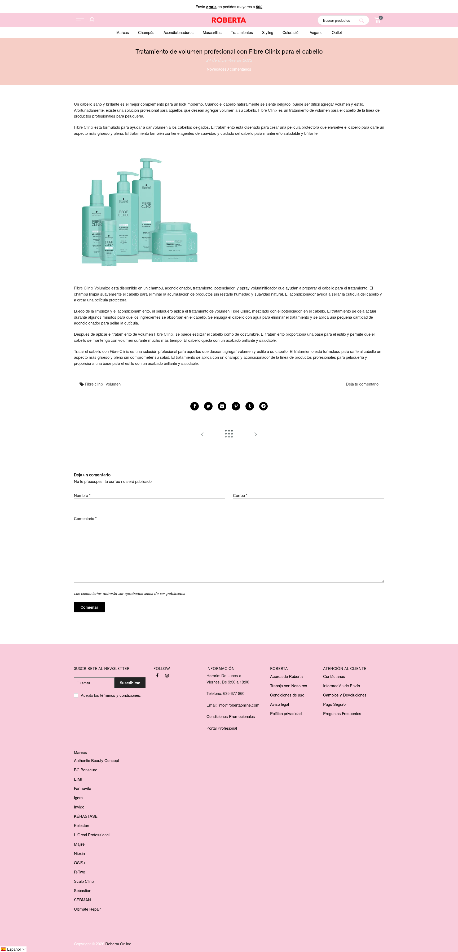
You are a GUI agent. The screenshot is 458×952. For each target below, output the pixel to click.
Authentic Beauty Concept (96, 760)
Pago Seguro (334, 704)
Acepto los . (111, 695)
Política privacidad (286, 713)
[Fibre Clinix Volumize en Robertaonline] (137, 204)
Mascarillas (212, 32)
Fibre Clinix (83, 127)
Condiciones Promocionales (230, 716)
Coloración (292, 32)
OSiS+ (80, 862)
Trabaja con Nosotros (288, 685)
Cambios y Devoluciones (345, 695)
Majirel (79, 844)
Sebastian (82, 890)
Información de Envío (341, 685)
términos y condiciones (120, 695)
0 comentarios (239, 69)
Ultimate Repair (87, 909)
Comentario (85, 518)
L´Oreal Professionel (91, 834)
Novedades (217, 69)
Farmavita (82, 788)
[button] (13, 949)
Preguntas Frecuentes (342, 713)
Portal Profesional (221, 728)
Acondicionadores (178, 32)
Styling (267, 32)
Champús (146, 32)
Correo (240, 495)
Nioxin (79, 853)
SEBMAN (82, 899)
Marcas (122, 32)
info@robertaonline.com (238, 705)
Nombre (82, 495)
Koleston (81, 825)
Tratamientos (242, 32)
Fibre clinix (94, 384)
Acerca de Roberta (286, 676)
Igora (78, 797)
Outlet (337, 32)
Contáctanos (334, 676)
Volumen (113, 384)
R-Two (79, 872)
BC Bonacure (85, 769)
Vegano (316, 32)
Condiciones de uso (287, 695)
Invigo (79, 807)
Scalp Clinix (84, 881)
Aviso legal (279, 704)
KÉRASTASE (86, 816)
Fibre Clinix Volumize (92, 288)
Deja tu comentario (362, 384)
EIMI (78, 779)
